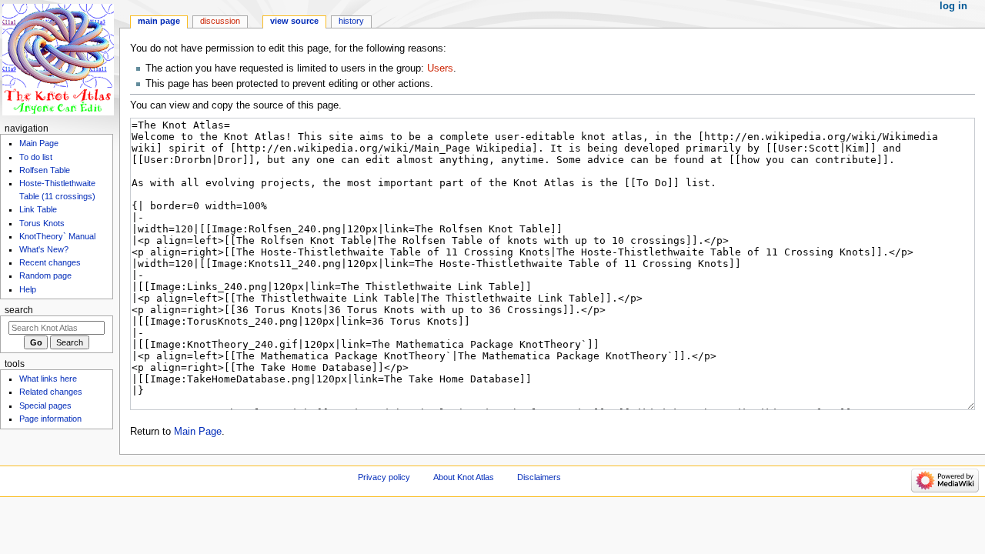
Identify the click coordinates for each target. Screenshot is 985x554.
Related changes (50, 391)
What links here (48, 378)
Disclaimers (539, 477)
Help (27, 289)
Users (440, 68)
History (351, 20)
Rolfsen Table (44, 170)
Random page (45, 275)
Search (19, 310)
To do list (35, 157)
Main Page (198, 431)
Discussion (220, 20)
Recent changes (50, 262)
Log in (953, 6)
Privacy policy (384, 477)
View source (294, 20)
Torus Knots (42, 223)
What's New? (43, 249)
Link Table (38, 209)
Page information (50, 418)
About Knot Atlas (463, 477)
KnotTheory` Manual (57, 236)
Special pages (45, 405)
